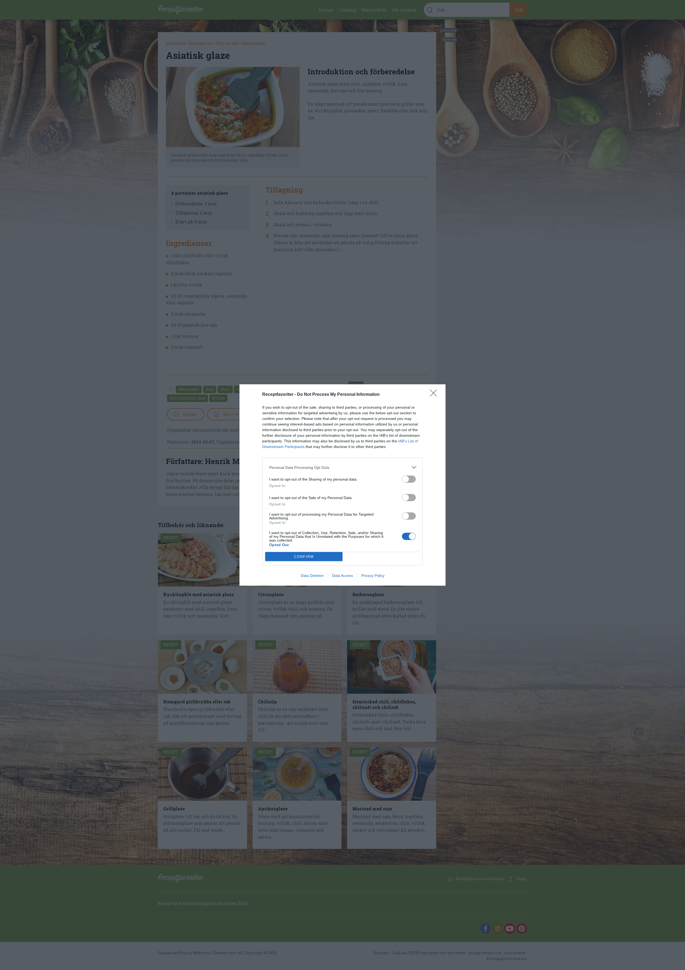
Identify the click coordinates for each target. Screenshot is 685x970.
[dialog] (342, 485)
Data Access (342, 575)
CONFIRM (304, 557)
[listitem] (342, 467)
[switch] (409, 479)
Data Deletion (312, 575)
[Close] (435, 395)
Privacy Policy (373, 575)
